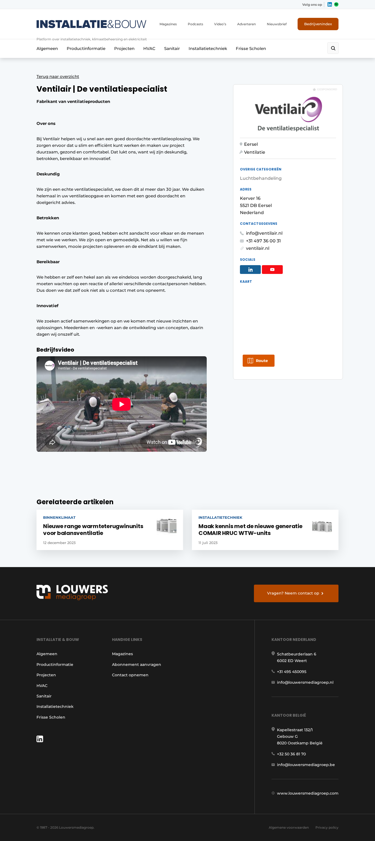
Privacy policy (326, 827)
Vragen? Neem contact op (293, 593)
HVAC (149, 48)
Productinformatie (86, 48)
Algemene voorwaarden (289, 827)
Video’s (220, 24)
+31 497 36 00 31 (263, 240)
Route (262, 360)
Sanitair (172, 48)
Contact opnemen (130, 674)
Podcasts (195, 24)
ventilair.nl (257, 248)
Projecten (124, 48)
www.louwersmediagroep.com (307, 793)
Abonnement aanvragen (136, 664)
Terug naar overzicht (58, 76)
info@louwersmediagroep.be (306, 764)
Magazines (168, 24)
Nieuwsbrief (277, 24)
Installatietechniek (208, 48)
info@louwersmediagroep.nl (305, 682)
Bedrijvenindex (318, 24)
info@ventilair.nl (264, 233)
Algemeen (47, 48)
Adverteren (246, 24)
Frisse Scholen (251, 48)
